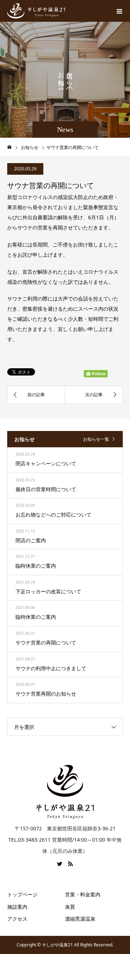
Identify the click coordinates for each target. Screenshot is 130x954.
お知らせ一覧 (96, 439)
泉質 (70, 906)
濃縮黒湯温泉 (80, 918)
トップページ (22, 894)
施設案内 (17, 906)
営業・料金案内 (82, 894)
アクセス (17, 918)
